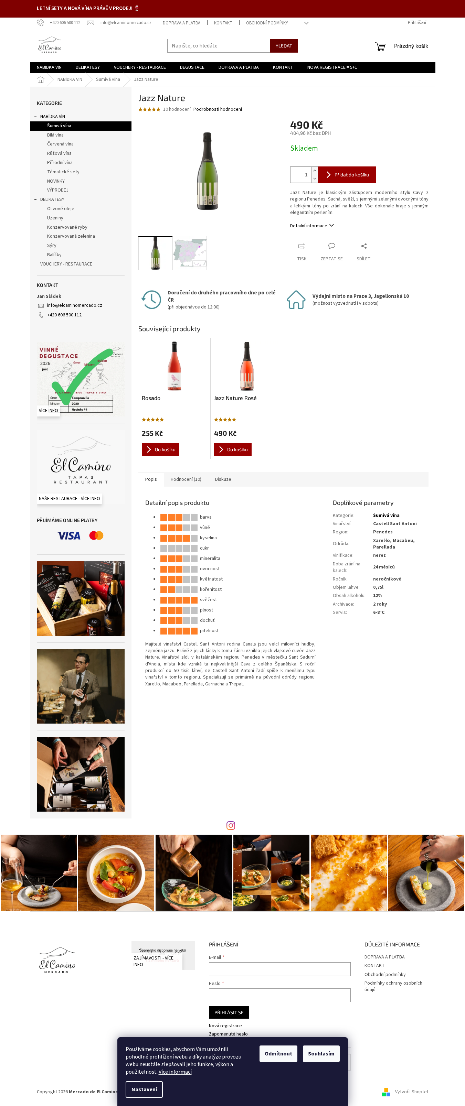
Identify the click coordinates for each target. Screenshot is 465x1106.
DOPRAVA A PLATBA (181, 23)
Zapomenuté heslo (228, 1034)
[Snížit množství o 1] (314, 179)
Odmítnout (278, 1054)
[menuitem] (49, 67)
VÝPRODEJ (57, 190)
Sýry (51, 245)
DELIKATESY (52, 199)
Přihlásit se (229, 1012)
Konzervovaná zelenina (71, 236)
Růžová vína (59, 153)
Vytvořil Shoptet (412, 1091)
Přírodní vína (60, 162)
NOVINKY (56, 181)
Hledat (283, 45)
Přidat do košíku (352, 174)
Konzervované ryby (67, 227)
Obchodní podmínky (267, 23)
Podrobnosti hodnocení (217, 109)
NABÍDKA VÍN (52, 116)
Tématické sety (63, 172)
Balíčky (54, 254)
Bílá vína (55, 135)
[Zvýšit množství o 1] (314, 171)
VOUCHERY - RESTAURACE (66, 264)
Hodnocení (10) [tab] (186, 479)
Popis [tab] (151, 479)
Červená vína (60, 144)
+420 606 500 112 (64, 315)
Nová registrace (225, 1026)
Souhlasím (321, 1054)
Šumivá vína (59, 125)
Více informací (175, 1072)
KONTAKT (223, 23)
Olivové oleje (60, 208)
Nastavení (144, 1089)
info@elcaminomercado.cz (74, 305)
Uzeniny (55, 218)
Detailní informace (308, 226)
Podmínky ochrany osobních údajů (393, 986)
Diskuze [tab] (223, 479)
